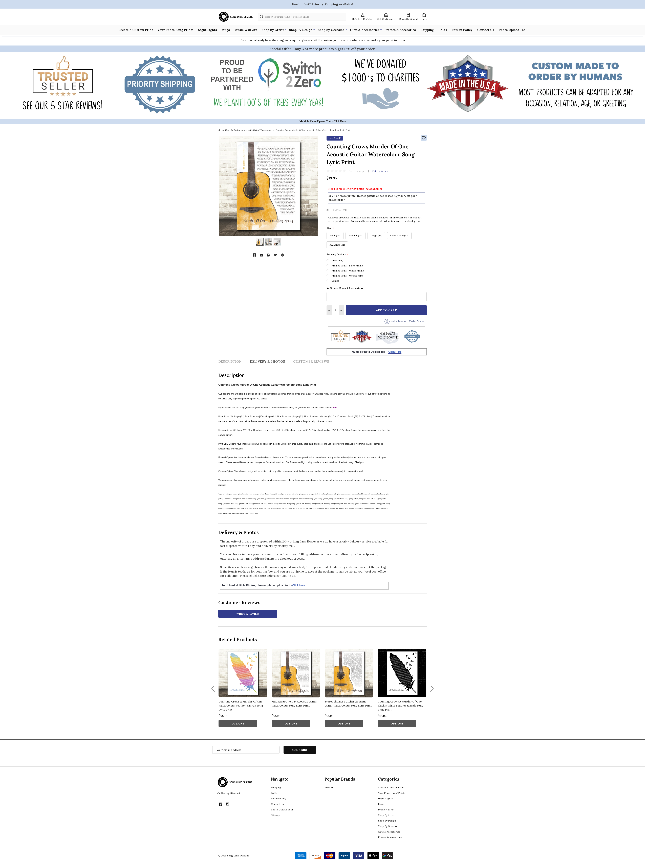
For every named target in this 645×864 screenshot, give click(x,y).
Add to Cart (386, 310)
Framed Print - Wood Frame (347, 275)
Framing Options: (337, 254)
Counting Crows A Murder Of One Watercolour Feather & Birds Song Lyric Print (241, 705)
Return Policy (462, 30)
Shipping (427, 30)
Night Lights (207, 30)
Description (230, 361)
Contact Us (485, 30)
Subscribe (300, 750)
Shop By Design (300, 30)
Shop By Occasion (331, 30)
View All (329, 787)
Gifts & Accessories (364, 30)
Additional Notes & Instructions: (345, 288)
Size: (330, 228)
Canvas (335, 280)
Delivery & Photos (267, 361)
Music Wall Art (245, 30)
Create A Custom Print (135, 30)
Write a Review (380, 171)
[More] (285, 29)
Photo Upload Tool (513, 30)
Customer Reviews (311, 361)
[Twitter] (275, 255)
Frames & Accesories (400, 30)
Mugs (226, 30)
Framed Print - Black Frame (347, 265)
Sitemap (275, 815)
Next (432, 689)
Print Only (337, 260)
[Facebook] (254, 255)
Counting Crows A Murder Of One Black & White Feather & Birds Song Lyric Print (400, 705)
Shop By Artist (273, 30)
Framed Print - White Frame (348, 270)
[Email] (261, 255)
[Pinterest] (283, 255)
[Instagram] (227, 804)
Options (237, 723)
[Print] (268, 255)
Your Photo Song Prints (175, 30)
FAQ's (443, 30)
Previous (213, 689)
